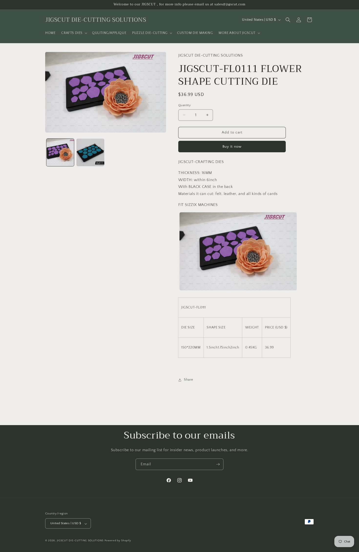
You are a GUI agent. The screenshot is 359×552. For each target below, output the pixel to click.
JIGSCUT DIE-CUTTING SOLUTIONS (80, 540)
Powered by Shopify (118, 540)
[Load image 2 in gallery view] (90, 152)
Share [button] (188, 380)
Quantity (184, 105)
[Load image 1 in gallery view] (60, 152)
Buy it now (232, 146)
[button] (73, 33)
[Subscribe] (217, 464)
